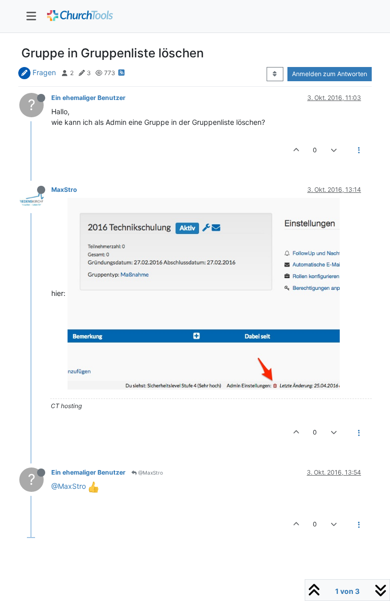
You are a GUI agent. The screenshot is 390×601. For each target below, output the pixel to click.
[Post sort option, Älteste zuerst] (275, 74)
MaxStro (64, 189)
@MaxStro (150, 473)
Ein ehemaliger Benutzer (88, 98)
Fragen (44, 72)
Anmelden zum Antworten (329, 74)
